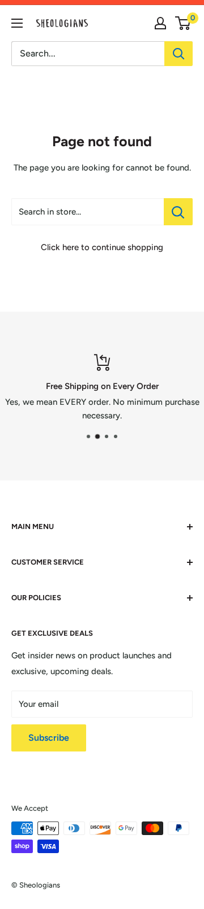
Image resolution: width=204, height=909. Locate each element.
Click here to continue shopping (102, 247)
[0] (183, 23)
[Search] (178, 53)
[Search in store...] (178, 211)
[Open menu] (17, 23)
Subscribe (48, 737)
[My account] (160, 23)
